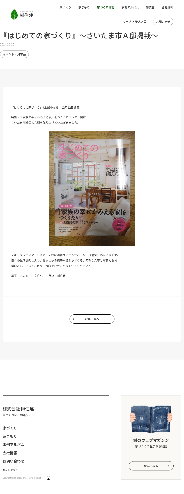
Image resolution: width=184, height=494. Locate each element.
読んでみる (151, 466)
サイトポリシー (11, 470)
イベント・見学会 (14, 54)
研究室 (150, 7)
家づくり (65, 7)
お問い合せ (163, 21)
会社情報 (167, 7)
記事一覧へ (92, 319)
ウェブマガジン (133, 21)
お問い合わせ (13, 461)
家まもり (84, 7)
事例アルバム (130, 7)
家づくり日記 (105, 7)
